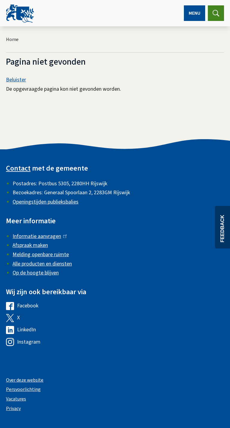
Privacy (13, 408)
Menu (194, 13)
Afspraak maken (30, 245)
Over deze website (24, 380)
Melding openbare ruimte (41, 254)
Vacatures (16, 399)
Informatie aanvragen (38, 236)
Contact (18, 168)
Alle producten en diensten (42, 264)
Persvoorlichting (23, 389)
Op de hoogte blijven (36, 273)
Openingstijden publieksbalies (45, 202)
